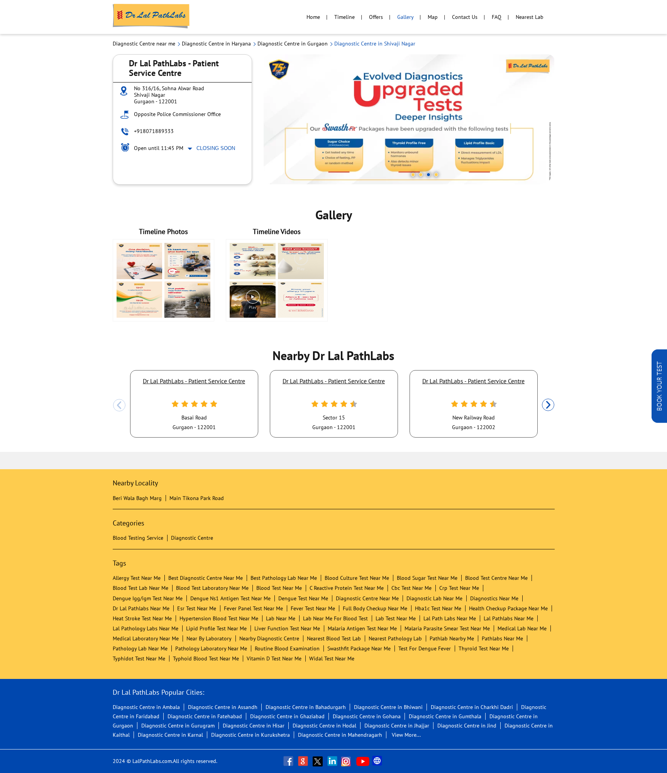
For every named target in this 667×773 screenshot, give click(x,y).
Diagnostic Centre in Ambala (146, 707)
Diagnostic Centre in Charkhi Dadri (472, 707)
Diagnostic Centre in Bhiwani (388, 707)
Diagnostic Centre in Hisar (253, 725)
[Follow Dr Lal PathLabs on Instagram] (347, 761)
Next (548, 405)
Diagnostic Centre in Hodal (324, 725)
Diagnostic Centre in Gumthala (445, 716)
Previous (119, 405)
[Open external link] (659, 420)
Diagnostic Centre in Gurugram (178, 725)
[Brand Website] (377, 761)
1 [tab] (413, 175)
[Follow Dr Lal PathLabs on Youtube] (363, 761)
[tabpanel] (409, 119)
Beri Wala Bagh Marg (137, 498)
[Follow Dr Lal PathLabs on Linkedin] (333, 761)
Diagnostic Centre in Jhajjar (396, 725)
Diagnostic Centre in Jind (466, 725)
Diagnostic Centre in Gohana (367, 716)
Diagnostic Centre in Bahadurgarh (306, 707)
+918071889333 (154, 131)
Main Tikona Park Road (196, 498)
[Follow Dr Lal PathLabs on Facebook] (289, 761)
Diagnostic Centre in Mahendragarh (340, 734)
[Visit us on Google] (303, 761)
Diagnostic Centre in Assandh (222, 707)
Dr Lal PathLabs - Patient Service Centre (194, 381)
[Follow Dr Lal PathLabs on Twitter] (318, 761)
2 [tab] (421, 175)
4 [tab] (436, 175)
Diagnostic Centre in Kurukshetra (250, 734)
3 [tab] (428, 175)
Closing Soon (215, 148)
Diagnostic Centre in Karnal (170, 734)
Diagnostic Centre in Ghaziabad (287, 716)
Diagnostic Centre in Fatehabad (205, 716)
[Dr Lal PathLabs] (151, 17)
